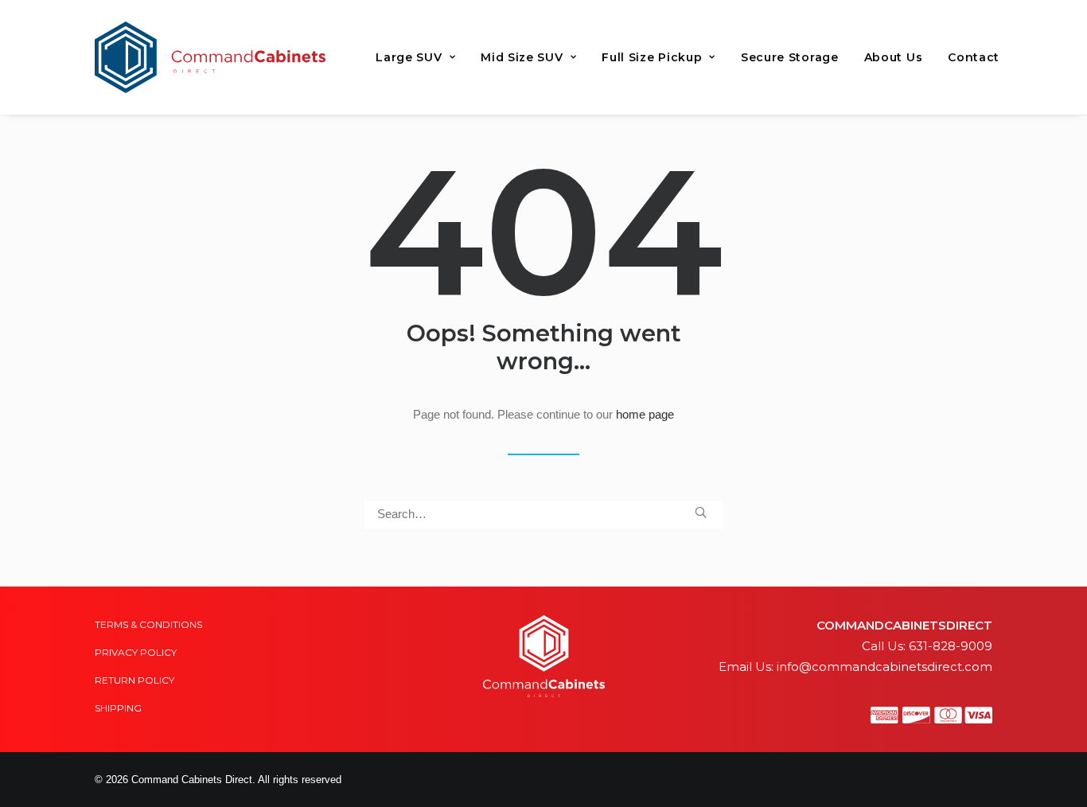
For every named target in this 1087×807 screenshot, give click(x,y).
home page (645, 414)
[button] (701, 512)
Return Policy (134, 680)
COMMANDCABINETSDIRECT (904, 625)
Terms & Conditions (148, 624)
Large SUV (409, 57)
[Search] (543, 513)
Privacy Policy (136, 652)
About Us (893, 57)
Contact (973, 57)
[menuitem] (415, 57)
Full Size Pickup (652, 57)
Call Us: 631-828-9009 (927, 645)
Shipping (118, 708)
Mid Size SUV (522, 57)
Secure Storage (790, 57)
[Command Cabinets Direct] (210, 57)
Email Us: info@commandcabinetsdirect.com (855, 666)
